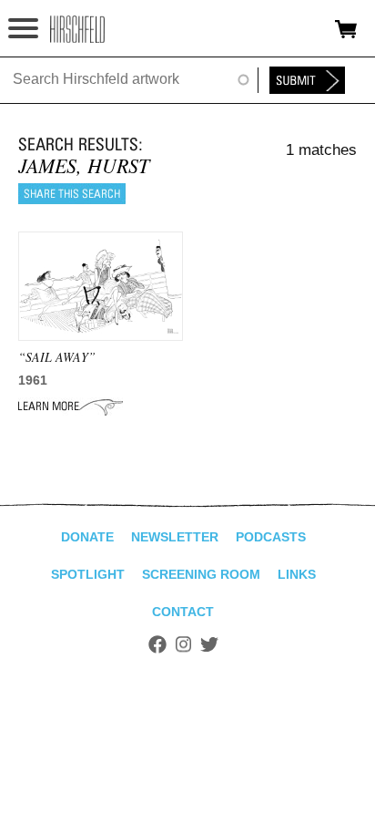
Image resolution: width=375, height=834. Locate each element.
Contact (183, 611)
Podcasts (271, 537)
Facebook (157, 644)
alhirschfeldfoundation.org (77, 29)
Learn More (70, 406)
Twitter (209, 644)
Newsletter (174, 537)
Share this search (72, 193)
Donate (87, 537)
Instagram (183, 644)
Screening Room (201, 574)
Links (297, 574)
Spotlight (88, 574)
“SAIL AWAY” (57, 357)
